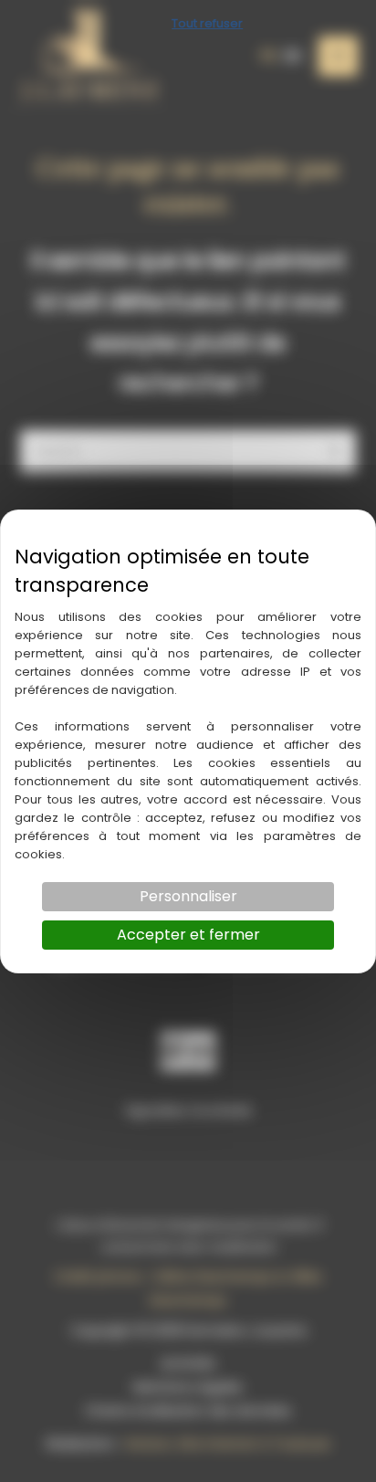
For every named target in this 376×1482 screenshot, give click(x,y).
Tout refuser (207, 23)
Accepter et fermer (188, 934)
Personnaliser (188, 896)
